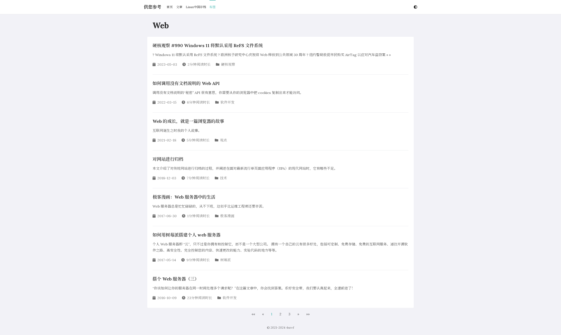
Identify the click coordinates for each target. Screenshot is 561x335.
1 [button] (271, 314)
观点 (223, 140)
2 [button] (280, 314)
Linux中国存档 (196, 7)
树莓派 (225, 260)
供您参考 (152, 7)
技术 (223, 178)
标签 (212, 7)
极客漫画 (227, 216)
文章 (179, 7)
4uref (290, 328)
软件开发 (227, 102)
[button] (253, 314)
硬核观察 (228, 64)
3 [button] (289, 314)
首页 (170, 7)
